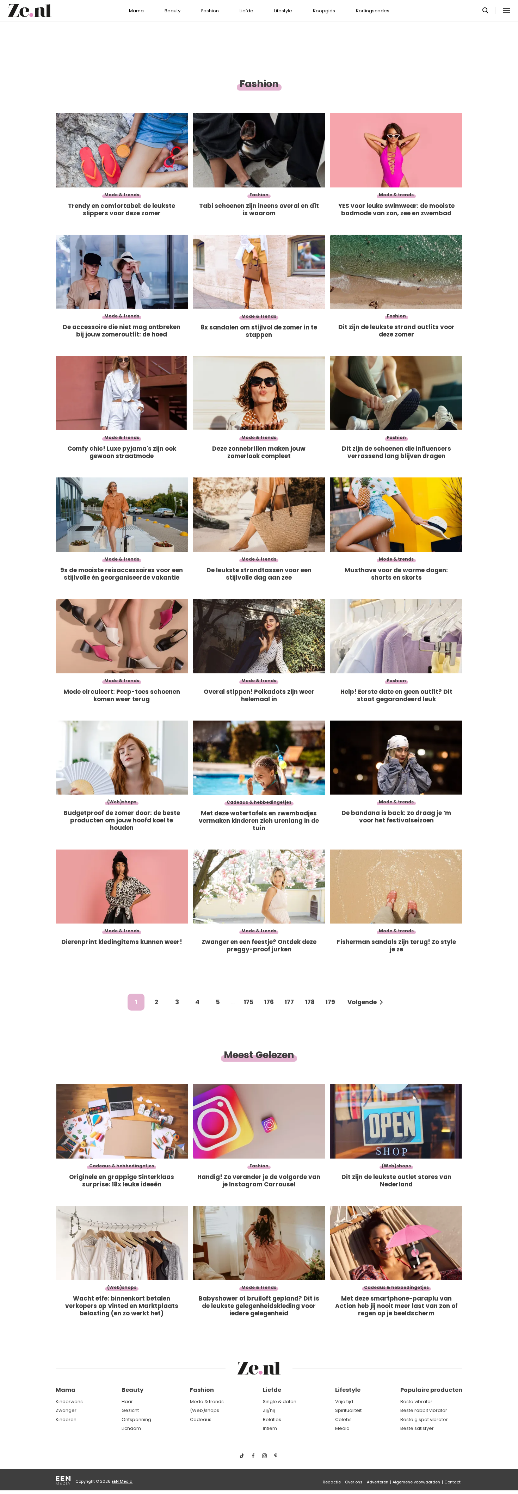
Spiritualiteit (348, 1410)
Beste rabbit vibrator (423, 1410)
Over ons (354, 1482)
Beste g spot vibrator (424, 1419)
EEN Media (122, 1481)
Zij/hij (269, 1410)
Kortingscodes (372, 10)
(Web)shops (204, 1410)
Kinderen (66, 1419)
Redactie (332, 1482)
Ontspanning (136, 1419)
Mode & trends (207, 1401)
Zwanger (66, 1410)
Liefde (246, 10)
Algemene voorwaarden (416, 1482)
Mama (136, 10)
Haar (127, 1401)
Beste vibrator (416, 1401)
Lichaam (131, 1428)
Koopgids (324, 10)
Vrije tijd (344, 1401)
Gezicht (130, 1410)
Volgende (362, 1002)
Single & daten (279, 1401)
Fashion (210, 10)
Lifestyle (283, 10)
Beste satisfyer (417, 1428)
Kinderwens (69, 1401)
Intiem (270, 1428)
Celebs (343, 1419)
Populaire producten (431, 1390)
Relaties (272, 1419)
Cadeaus (200, 1419)
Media (342, 1428)
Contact (452, 1482)
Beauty (172, 10)
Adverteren (377, 1482)
